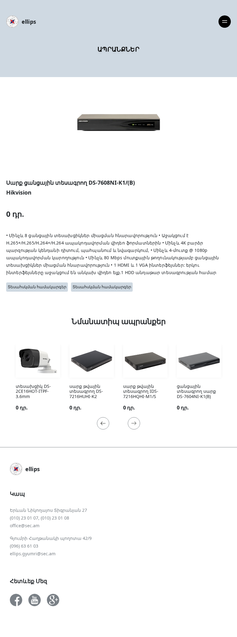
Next (134, 423)
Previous (103, 423)
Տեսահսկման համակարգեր (37, 287)
